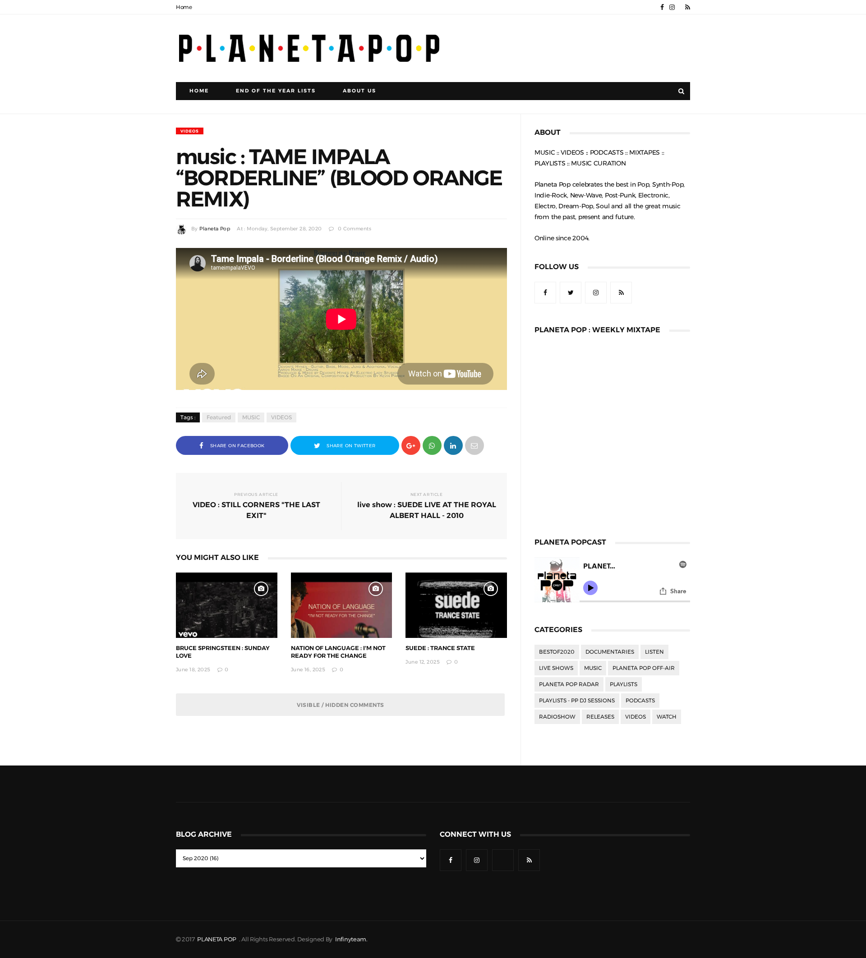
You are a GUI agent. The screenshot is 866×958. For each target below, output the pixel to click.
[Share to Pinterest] (474, 445)
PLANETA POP (217, 939)
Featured (219, 417)
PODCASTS (640, 700)
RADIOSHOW (557, 717)
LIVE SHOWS (556, 668)
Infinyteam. (351, 939)
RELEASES (600, 717)
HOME (199, 90)
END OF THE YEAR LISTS (276, 90)
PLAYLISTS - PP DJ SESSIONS (577, 700)
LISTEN (654, 652)
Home (184, 7)
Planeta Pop (214, 228)
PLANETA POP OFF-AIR (644, 668)
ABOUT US (359, 90)
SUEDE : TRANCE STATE (440, 648)
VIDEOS (189, 131)
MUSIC (251, 417)
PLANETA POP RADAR (569, 684)
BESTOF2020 (557, 652)
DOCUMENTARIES (609, 652)
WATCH (667, 717)
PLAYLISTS (623, 684)
